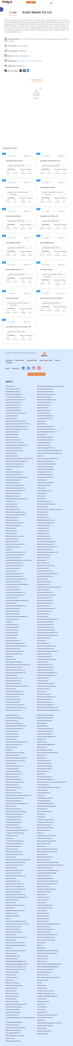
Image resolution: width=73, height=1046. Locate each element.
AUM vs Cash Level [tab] (36, 80)
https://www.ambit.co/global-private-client (30, 61)
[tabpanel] (36, 111)
